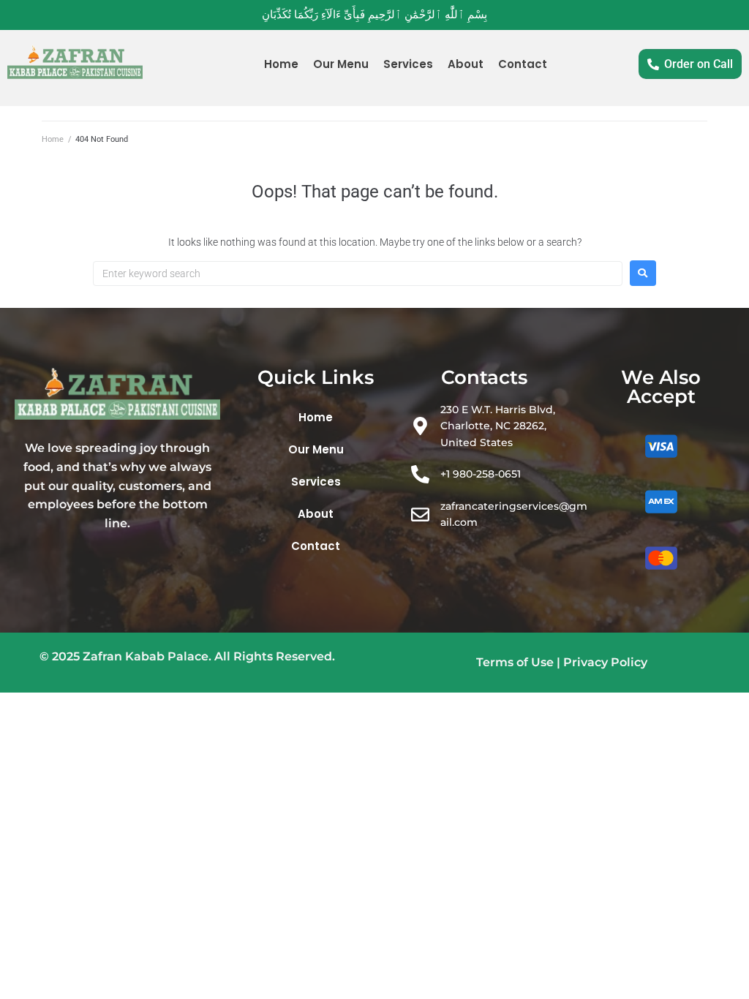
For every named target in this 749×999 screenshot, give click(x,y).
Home (53, 139)
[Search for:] (357, 273)
